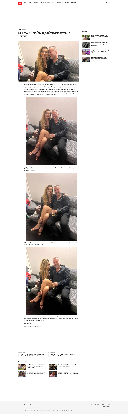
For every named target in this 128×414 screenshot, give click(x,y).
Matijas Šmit (30, 326)
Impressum (20, 404)
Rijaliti (30, 2)
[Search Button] (109, 2)
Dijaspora (48, 2)
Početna (19, 29)
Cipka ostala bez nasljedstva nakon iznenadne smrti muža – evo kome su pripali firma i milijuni (99, 59)
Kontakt (25, 404)
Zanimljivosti (60, 2)
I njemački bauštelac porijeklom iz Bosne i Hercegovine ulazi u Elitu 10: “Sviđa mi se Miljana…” (100, 37)
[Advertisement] (64, 16)
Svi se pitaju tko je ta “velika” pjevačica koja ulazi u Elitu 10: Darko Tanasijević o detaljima (100, 51)
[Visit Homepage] (20, 2)
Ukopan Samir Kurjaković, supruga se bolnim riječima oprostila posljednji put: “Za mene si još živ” (100, 44)
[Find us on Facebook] (106, 2)
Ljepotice (41, 2)
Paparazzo (73, 2)
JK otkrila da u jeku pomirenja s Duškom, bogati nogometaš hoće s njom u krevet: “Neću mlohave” (36, 366)
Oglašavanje (30, 404)
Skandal (36, 2)
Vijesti (25, 2)
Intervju (67, 2)
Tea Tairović (37, 326)
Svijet (53, 2)
